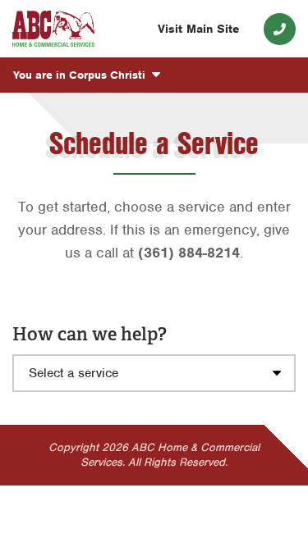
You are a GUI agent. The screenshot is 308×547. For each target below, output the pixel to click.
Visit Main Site (198, 28)
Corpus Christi (81, 75)
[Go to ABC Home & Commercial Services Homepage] (53, 29)
